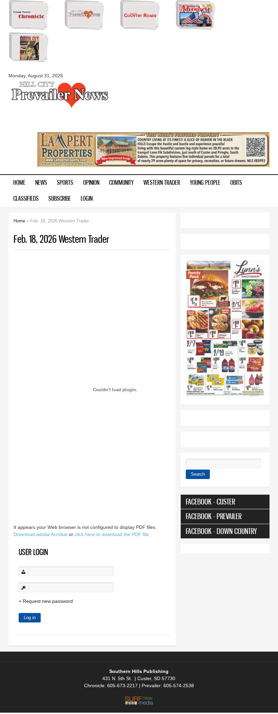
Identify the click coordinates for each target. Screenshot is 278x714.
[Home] (59, 107)
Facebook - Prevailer (213, 516)
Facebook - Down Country (221, 531)
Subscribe (59, 198)
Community (121, 182)
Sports (65, 182)
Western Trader (161, 182)
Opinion (91, 182)
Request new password (48, 601)
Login (87, 198)
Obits (236, 182)
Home (19, 182)
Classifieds (26, 198)
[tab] (225, 502)
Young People (205, 182)
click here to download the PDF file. (112, 534)
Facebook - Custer (210, 502)
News (41, 182)
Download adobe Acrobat (41, 534)
